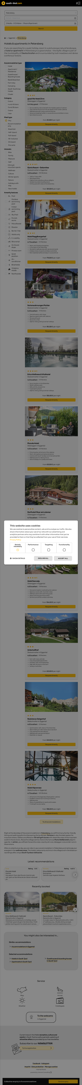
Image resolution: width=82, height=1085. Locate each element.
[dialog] (41, 542)
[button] (17, 558)
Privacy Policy (15, 540)
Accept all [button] (63, 558)
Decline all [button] (43, 558)
